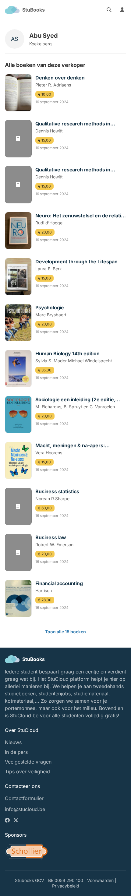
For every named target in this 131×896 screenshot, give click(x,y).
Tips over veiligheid (27, 771)
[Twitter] (16, 820)
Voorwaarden (100, 880)
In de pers (16, 752)
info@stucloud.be (25, 809)
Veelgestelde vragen (28, 762)
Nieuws (13, 742)
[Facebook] (8, 820)
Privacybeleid (65, 885)
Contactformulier (24, 798)
